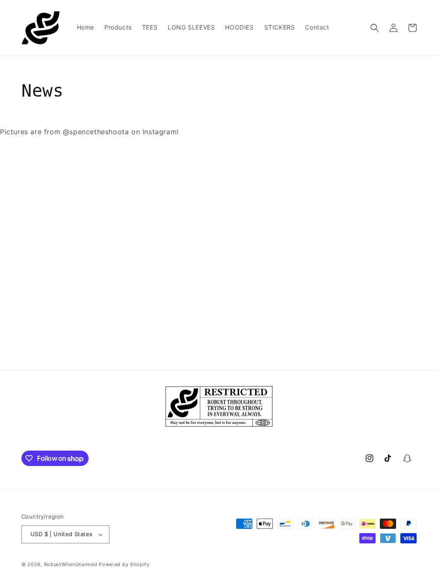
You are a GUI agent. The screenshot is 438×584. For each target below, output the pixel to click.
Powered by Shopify (124, 564)
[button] (374, 27)
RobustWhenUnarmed (71, 564)
